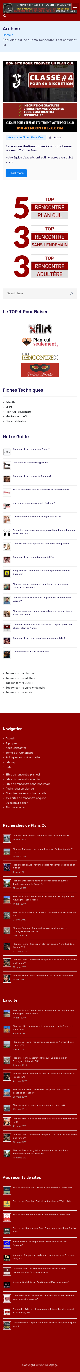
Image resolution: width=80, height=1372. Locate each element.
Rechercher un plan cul (20, 788)
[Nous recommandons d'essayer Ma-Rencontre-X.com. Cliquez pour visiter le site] (40, 356)
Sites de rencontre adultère (23, 779)
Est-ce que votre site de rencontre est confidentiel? (41, 489)
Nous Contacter (16, 748)
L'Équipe (57, 137)
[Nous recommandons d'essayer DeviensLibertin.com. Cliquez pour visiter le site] (40, 370)
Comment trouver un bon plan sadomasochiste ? (39, 638)
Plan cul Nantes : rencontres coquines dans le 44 (39, 1105)
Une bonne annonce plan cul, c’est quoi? (34, 503)
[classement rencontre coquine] (40, 236)
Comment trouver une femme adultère (33, 557)
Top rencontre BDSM (19, 683)
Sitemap (11, 762)
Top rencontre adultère (20, 678)
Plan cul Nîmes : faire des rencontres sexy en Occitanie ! (43, 975)
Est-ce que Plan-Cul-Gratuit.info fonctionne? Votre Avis (43, 1187)
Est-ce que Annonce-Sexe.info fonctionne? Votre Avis (42, 1214)
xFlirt (9, 407)
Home (7, 35)
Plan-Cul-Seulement (18, 411)
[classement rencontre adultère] (40, 266)
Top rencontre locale (19, 692)
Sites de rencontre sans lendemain (28, 784)
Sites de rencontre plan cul (23, 774)
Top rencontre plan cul (20, 673)
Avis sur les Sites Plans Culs (26, 137)
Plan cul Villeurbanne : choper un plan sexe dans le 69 (41, 835)
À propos (11, 743)
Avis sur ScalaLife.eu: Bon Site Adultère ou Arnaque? (41, 1282)
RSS (8, 766)
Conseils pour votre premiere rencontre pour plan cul (41, 543)
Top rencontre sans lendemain (25, 687)
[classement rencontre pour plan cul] (40, 207)
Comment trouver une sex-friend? (31, 449)
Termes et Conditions (19, 752)
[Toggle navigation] (75, 6)
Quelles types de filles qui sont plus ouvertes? (37, 516)
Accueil (10, 738)
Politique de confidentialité (23, 757)
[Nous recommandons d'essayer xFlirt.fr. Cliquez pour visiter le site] (40, 328)
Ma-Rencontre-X (16, 416)
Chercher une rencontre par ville (26, 793)
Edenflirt (11, 402)
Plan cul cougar (15, 807)
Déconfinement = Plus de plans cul (31, 651)
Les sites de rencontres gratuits (30, 462)
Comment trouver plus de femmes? (32, 476)
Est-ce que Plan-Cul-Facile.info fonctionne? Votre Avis (42, 1201)
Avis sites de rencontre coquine (26, 798)
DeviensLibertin (16, 421)
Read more (16, 173)
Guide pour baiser (17, 803)
